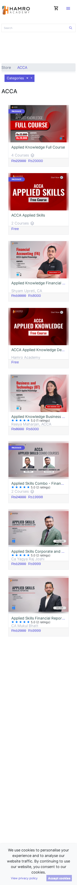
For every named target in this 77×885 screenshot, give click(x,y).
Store (6, 67)
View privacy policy (24, 878)
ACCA (22, 67)
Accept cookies (59, 878)
